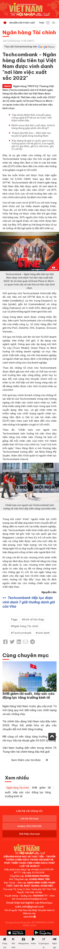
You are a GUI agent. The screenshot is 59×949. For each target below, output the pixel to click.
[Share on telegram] (32, 642)
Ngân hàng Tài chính (29, 32)
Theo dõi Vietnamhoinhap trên (20, 46)
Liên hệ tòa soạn (29, 818)
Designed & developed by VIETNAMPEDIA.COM (28, 922)
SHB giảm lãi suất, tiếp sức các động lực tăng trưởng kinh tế (28, 695)
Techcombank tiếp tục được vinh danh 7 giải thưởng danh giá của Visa (28, 602)
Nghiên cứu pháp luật (22, 23)
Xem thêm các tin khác (26, 760)
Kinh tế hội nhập (34, 619)
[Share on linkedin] (19, 642)
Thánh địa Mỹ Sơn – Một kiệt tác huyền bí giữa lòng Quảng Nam (31, 134)
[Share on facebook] (5, 642)
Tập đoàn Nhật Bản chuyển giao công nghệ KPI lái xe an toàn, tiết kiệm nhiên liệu (31, 117)
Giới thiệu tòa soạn (29, 833)
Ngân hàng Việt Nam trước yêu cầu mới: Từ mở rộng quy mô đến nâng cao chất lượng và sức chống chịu (29, 710)
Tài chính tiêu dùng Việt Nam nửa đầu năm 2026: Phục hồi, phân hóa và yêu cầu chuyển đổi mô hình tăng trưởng (29, 725)
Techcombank (22, 632)
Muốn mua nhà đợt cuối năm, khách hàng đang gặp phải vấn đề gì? (33, 126)
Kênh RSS (29, 916)
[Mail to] (25, 642)
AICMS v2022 (29, 925)
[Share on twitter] (12, 642)
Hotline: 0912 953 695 (29, 826)
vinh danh (44, 632)
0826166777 (40, 895)
